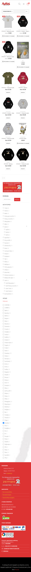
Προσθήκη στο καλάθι (9, 36)
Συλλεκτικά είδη (8, 245)
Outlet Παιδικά (9, 291)
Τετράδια (8, 229)
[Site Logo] (6, 4)
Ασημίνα (7, 318)
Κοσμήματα (7, 256)
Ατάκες (7, 321)
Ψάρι (6, 458)
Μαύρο (7, 396)
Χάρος (7, 452)
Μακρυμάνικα (8, 162)
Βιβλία (23, 60)
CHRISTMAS (8, 305)
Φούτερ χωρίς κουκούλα (23, 111)
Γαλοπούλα (7, 326)
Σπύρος (7, 439)
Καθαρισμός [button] (5, 301)
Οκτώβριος (7, 415)
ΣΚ (6, 433)
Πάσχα (7, 420)
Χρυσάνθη (7, 455)
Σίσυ (6, 431)
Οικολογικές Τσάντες (9, 251)
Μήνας (7, 399)
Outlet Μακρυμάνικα (10, 283)
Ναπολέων (7, 407)
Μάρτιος (7, 393)
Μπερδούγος (8, 404)
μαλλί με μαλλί (8, 391)
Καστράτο (7, 375)
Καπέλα (6, 213)
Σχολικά (6, 227)
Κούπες (6, 248)
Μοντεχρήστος (8, 401)
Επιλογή (8, 92)
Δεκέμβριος (8, 332)
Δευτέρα (7, 334)
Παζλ (6, 259)
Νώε (6, 412)
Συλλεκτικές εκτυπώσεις (22, 137)
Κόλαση (7, 380)
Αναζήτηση (17, 199)
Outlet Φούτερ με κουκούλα (24, 29)
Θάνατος (7, 356)
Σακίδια (8, 235)
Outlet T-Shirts (9, 29)
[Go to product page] (22, 50)
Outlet (6, 29)
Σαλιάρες (6, 270)
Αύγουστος (7, 324)
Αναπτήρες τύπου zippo (9, 278)
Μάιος (7, 388)
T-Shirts (8, 86)
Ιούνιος (7, 367)
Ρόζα (7, 425)
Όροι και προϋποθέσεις (7, 492)
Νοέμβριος (7, 409)
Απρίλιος (7, 316)
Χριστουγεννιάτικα (8, 294)
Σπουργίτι (7, 436)
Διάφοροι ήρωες (9, 342)
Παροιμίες (7, 417)
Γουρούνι (7, 329)
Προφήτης (8, 423)
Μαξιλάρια (7, 264)
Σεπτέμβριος (8, 428)
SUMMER (7, 308)
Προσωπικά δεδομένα (7, 495)
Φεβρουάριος (8, 444)
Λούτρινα (6, 253)
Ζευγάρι (7, 348)
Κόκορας (7, 377)
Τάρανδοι (7, 442)
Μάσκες (6, 262)
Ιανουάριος (7, 358)
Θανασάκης (8, 353)
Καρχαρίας (8, 372)
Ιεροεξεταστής (8, 361)
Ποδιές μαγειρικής (8, 267)
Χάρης (7, 450)
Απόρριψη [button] (17, 569)
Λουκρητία (8, 385)
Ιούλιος (7, 364)
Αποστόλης (8, 313)
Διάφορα (7, 340)
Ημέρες (7, 350)
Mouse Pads (7, 272)
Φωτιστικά (7, 243)
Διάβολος (7, 337)
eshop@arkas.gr (9, 473)
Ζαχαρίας (7, 345)
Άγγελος (7, 310)
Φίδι (6, 447)
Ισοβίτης (7, 369)
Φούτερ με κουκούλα (22, 86)
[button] (19, 4)
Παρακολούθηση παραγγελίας (8, 497)
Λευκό (7, 383)
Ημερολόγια (7, 237)
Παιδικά (6, 211)
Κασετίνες (8, 232)
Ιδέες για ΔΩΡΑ (8, 240)
